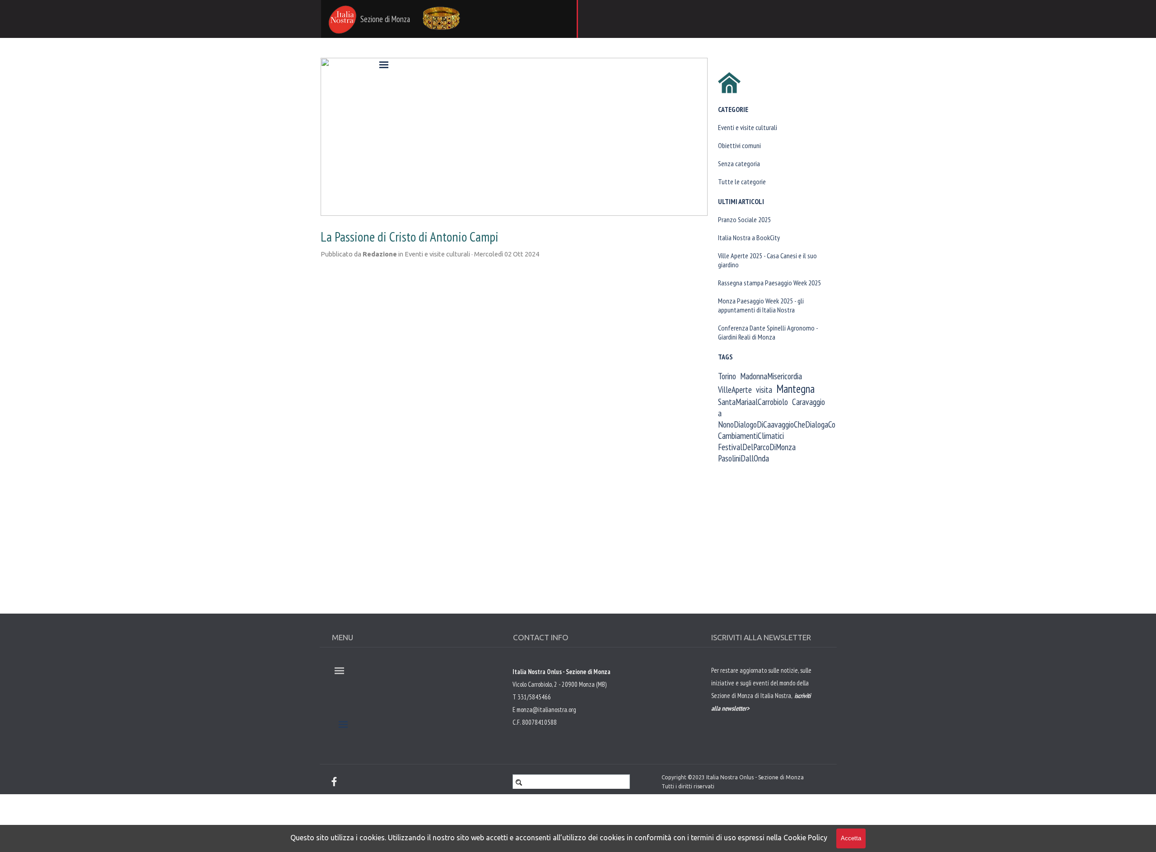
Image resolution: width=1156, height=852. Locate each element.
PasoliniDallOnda (743, 458)
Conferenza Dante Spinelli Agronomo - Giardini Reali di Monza (768, 332)
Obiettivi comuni (739, 145)
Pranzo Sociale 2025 (744, 219)
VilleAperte (735, 389)
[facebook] (334, 782)
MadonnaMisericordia (771, 376)
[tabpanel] (763, 707)
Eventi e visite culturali (747, 127)
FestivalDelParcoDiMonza (757, 446)
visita (764, 389)
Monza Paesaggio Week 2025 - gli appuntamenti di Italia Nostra (761, 305)
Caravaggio (808, 401)
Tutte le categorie (742, 181)
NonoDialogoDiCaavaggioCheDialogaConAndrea (789, 424)
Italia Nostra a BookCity (749, 237)
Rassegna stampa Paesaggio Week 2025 (769, 282)
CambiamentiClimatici (751, 435)
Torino (727, 376)
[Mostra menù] (384, 64)
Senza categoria (739, 163)
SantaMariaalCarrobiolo (753, 401)
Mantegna (795, 389)
